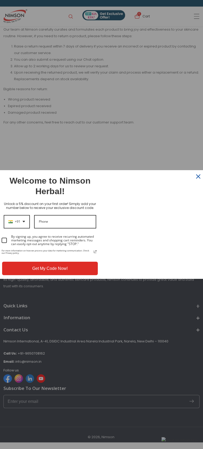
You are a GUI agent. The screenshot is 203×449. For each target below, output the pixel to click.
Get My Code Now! (50, 268)
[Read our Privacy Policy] (95, 252)
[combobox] (17, 221)
